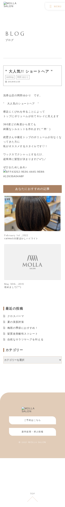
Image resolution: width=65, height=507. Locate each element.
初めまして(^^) (12, 287)
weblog (10, 77)
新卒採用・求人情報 (33, 431)
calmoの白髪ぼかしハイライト (21, 238)
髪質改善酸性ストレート (22, 333)
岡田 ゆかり (23, 77)
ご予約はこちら (32, 420)
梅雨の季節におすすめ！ (22, 327)
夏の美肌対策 (15, 321)
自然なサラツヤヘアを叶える (25, 339)
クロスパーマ (15, 316)
